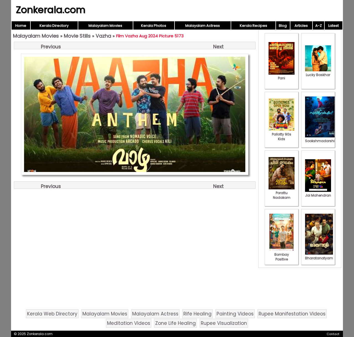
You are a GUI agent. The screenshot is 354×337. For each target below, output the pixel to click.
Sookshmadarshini (321, 141)
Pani (281, 78)
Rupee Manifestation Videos (292, 313)
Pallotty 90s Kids (281, 136)
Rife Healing (197, 313)
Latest (333, 25)
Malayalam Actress (202, 25)
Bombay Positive (281, 257)
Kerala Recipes (253, 25)
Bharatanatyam (319, 258)
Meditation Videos (128, 323)
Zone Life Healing (175, 323)
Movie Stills (77, 35)
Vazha (103, 35)
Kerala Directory (54, 25)
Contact (333, 334)
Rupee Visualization (224, 323)
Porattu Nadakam (281, 195)
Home (20, 25)
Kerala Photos (153, 25)
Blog (283, 25)
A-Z (318, 25)
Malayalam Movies (105, 25)
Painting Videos (235, 313)
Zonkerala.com (50, 9)
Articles (301, 25)
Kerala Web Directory (52, 313)
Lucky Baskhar (318, 74)
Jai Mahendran (318, 195)
